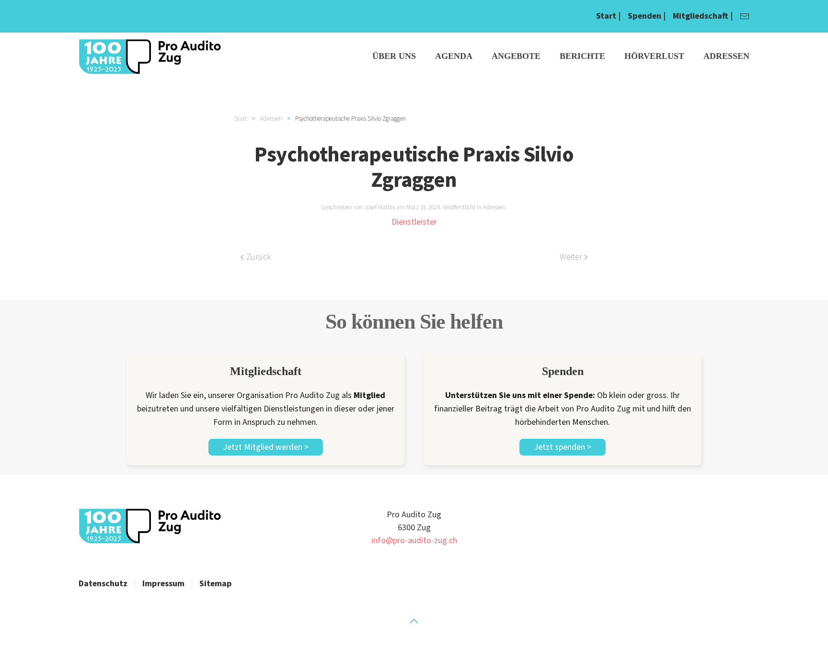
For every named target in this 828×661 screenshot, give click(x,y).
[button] (414, 621)
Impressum (163, 584)
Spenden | (647, 16)
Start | (608, 16)
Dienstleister (414, 222)
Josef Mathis (379, 207)
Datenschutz (103, 584)
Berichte (582, 56)
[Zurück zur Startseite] (150, 56)
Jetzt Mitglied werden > (266, 447)
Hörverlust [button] (654, 56)
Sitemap (215, 584)
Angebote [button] (516, 56)
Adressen (726, 56)
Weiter (571, 257)
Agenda (453, 56)
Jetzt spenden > (562, 447)
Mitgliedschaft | (703, 16)
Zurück (258, 257)
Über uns (394, 56)
